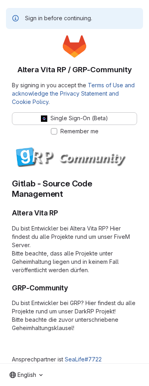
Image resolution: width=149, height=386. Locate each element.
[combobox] (26, 375)
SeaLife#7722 (83, 359)
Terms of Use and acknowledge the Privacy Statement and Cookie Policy (73, 93)
